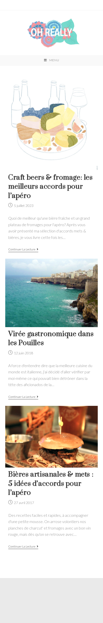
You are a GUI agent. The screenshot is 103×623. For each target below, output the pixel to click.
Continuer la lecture (22, 249)
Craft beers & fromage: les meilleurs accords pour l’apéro (50, 186)
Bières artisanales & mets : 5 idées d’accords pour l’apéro (51, 483)
